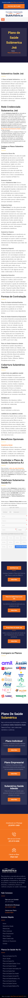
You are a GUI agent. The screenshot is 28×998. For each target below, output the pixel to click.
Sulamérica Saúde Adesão (14, 787)
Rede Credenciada (8, 938)
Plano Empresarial (14, 762)
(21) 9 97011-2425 (10, 907)
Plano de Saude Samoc (9, 981)
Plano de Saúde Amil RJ (10, 956)
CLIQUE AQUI (9, 912)
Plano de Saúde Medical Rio (11, 986)
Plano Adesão (7, 936)
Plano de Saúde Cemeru (10, 983)
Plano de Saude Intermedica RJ (12, 968)
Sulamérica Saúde (8, 926)
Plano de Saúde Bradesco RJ (11, 978)
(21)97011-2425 (14, 825)
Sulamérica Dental (6, 445)
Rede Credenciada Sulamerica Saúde (11, 128)
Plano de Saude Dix (8, 961)
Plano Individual (14, 741)
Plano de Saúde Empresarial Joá (14, 598)
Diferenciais (6, 928)
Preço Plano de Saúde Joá (14, 628)
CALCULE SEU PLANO (14, 6)
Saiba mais (14, 610)
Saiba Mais (14, 580)
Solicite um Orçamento (9, 941)
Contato (5, 943)
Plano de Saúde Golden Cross (11, 963)
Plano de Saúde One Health (11, 973)
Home (13, 51)
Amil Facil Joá (14, 568)
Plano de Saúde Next (9, 971)
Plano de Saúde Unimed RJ (11, 976)
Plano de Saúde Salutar (9, 966)
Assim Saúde (6, 958)
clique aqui (14, 857)
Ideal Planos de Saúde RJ (17, 996)
